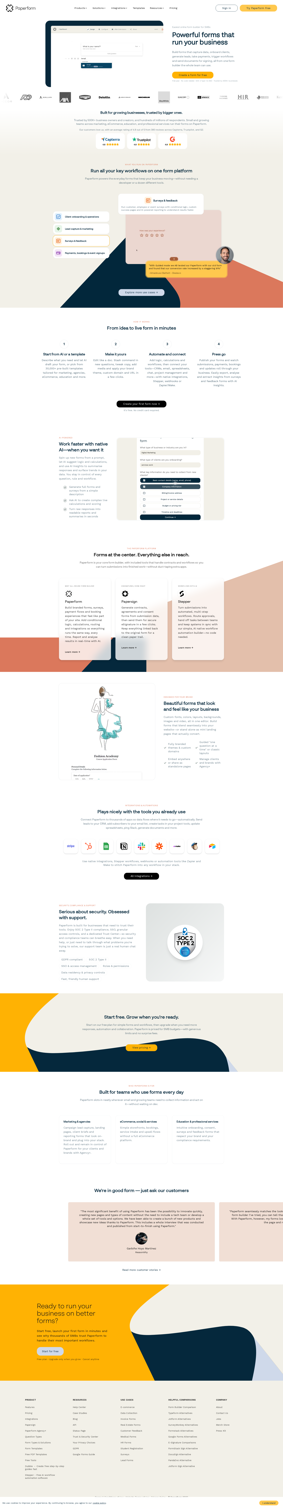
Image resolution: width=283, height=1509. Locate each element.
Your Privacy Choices (84, 1445)
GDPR (76, 1451)
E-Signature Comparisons (182, 1445)
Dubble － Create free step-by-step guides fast (44, 1470)
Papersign (30, 1427)
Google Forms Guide (84, 1457)
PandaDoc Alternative (179, 1463)
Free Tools (30, 1463)
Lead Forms (127, 1463)
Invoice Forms (128, 1421)
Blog (75, 1421)
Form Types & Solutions (38, 1445)
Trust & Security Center (85, 1439)
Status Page (79, 1433)
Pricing (173, 8)
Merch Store (222, 1427)
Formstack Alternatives (180, 1433)
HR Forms (126, 1445)
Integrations (31, 1421)
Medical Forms (128, 1439)
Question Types (33, 1439)
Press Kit (221, 1433)
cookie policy (99, 1503)
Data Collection (129, 1416)
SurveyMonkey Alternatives (183, 1427)
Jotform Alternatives (179, 1421)
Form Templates (33, 1451)
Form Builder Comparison (182, 1410)
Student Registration (132, 1451)
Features (29, 1410)
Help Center (79, 1410)
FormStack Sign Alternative (183, 1451)
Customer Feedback (131, 1433)
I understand (268, 1503)
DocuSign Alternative (179, 1457)
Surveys (125, 1457)
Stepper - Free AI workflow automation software (40, 1479)
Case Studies (80, 1416)
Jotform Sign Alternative (181, 1469)
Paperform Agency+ (35, 1433)
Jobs (218, 1421)
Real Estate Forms (130, 1427)
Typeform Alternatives (180, 1416)
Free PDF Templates (36, 1457)
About (219, 1410)
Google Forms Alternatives (182, 1439)
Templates (139, 8)
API (74, 1427)
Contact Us (222, 1416)
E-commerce (128, 1410)
